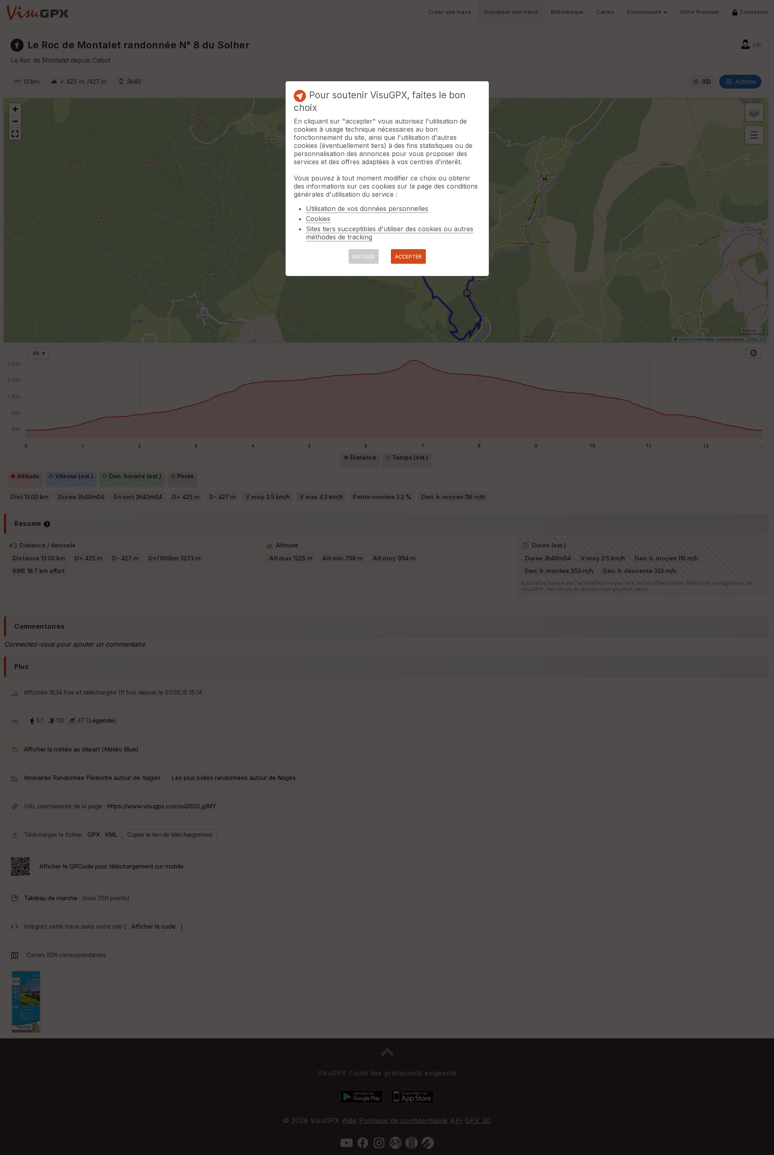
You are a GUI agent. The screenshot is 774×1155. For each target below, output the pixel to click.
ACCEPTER (408, 257)
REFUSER (364, 257)
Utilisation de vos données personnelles (367, 208)
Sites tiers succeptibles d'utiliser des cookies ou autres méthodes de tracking (389, 233)
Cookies (318, 219)
